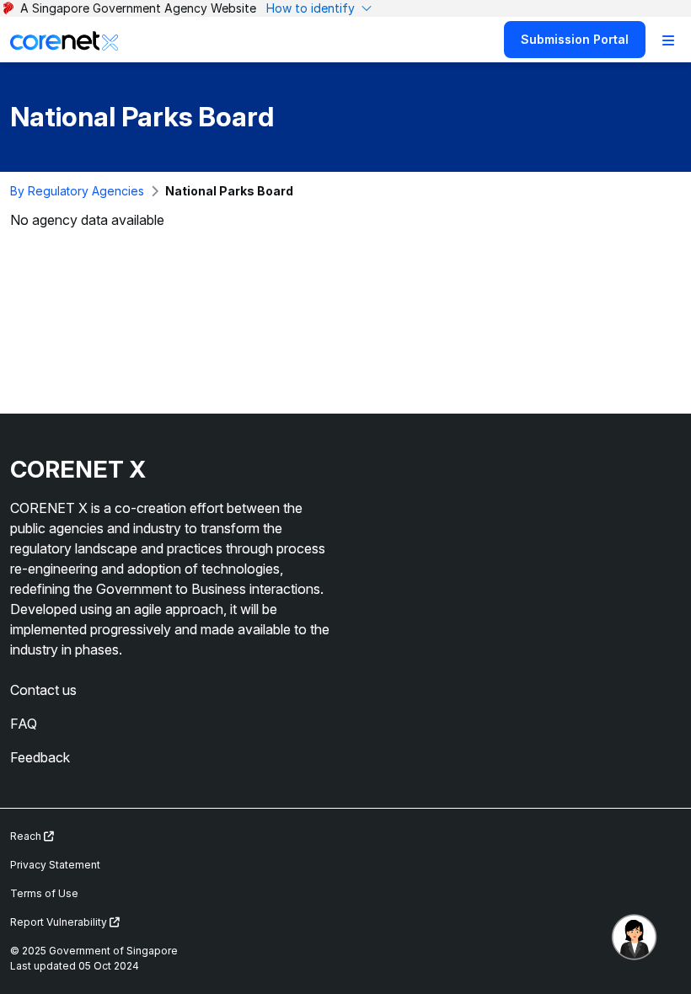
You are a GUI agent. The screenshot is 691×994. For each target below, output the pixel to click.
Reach (27, 836)
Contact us (43, 689)
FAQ (23, 723)
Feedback (40, 757)
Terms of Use (44, 893)
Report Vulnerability (60, 922)
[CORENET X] (64, 39)
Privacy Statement (55, 864)
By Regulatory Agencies (77, 191)
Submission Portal (575, 39)
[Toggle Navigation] (668, 39)
